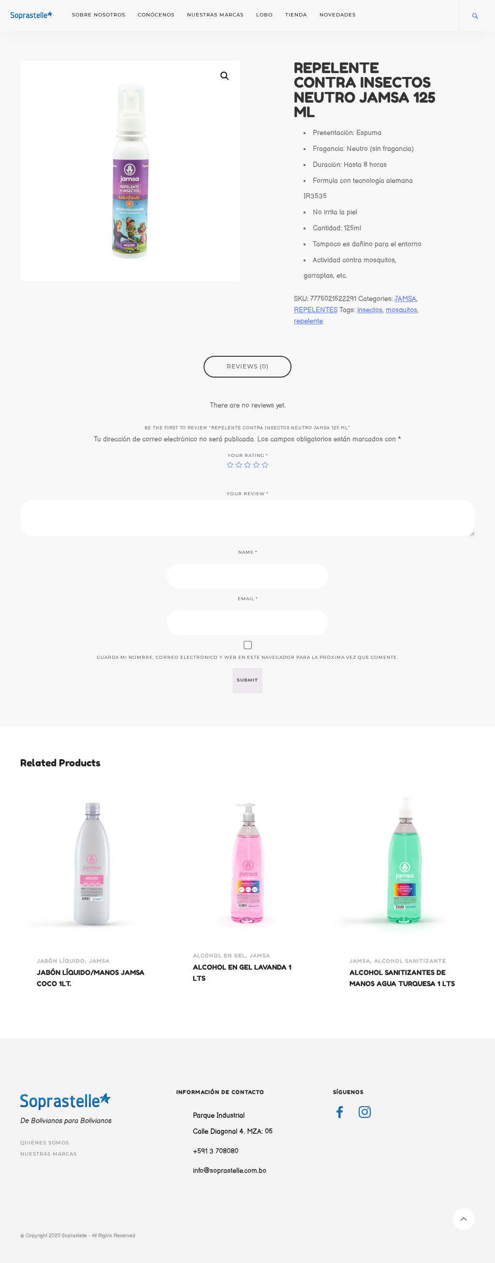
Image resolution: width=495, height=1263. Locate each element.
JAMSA (405, 299)
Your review (247, 493)
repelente (308, 321)
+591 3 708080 (215, 1151)
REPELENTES (315, 310)
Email (248, 598)
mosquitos (401, 310)
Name (247, 552)
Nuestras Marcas (215, 15)
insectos (369, 310)
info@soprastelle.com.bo (229, 1171)
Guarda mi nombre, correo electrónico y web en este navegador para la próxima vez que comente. (247, 657)
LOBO (264, 15)
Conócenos (156, 15)
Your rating (248, 455)
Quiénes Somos (44, 1143)
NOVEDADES (338, 15)
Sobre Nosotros (98, 15)
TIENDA (296, 15)
